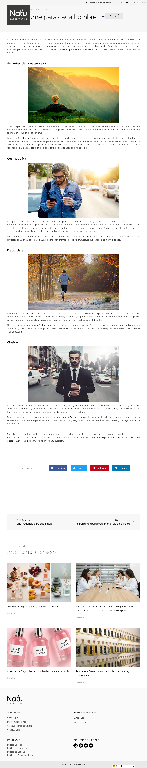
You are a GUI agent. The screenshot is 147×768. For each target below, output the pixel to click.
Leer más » (11, 614)
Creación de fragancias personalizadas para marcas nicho (38, 671)
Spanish (118, 766)
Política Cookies (14, 745)
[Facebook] (81, 745)
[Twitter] (86, 745)
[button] (103, 16)
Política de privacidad (17, 748)
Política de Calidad (16, 752)
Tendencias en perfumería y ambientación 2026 (33, 606)
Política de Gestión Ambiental (21, 755)
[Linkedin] (76, 745)
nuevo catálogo (23, 441)
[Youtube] (91, 745)
